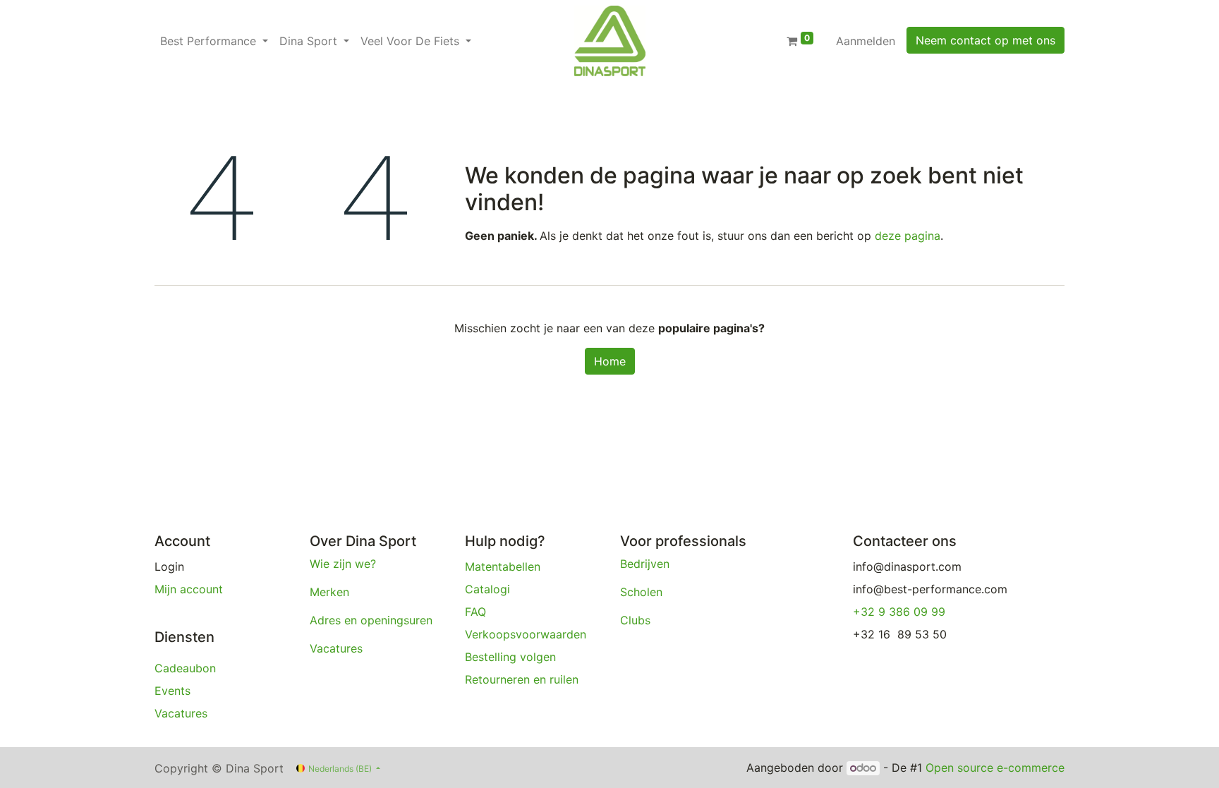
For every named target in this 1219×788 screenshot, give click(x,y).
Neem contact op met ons (985, 40)
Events (172, 691)
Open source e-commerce (995, 767)
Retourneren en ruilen (523, 679)
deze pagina (907, 236)
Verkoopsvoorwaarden (527, 634)
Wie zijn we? (343, 564)
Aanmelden (865, 41)
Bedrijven (646, 564)
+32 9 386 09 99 (899, 612)
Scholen (641, 592)
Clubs (637, 620)
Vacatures (182, 713)
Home (610, 361)
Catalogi (487, 589)
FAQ (475, 612)
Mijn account (188, 589)
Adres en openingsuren (371, 620)
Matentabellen (502, 566)
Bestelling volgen (512, 657)
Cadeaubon (185, 668)
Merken (329, 592)
